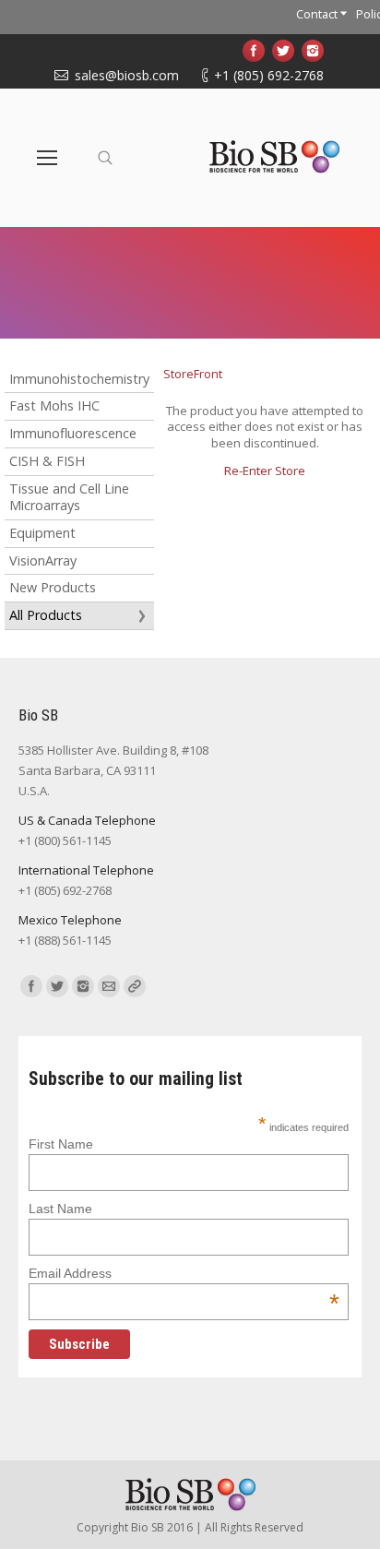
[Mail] (109, 986)
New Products (52, 587)
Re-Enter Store (264, 470)
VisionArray (43, 560)
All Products (45, 615)
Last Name (60, 1208)
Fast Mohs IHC (54, 405)
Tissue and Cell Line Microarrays (69, 497)
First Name (61, 1144)
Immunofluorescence (73, 433)
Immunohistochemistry (79, 378)
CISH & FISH (47, 461)
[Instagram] (313, 51)
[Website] (135, 986)
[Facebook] (254, 51)
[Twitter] (283, 51)
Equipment (42, 533)
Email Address (183, 1273)
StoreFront (192, 373)
